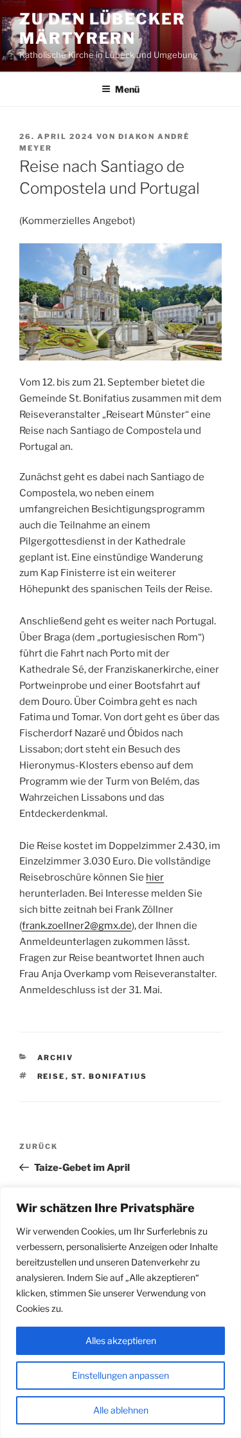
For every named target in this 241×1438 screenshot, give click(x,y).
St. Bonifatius (109, 1076)
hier (155, 877)
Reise (51, 1076)
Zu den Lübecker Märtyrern (102, 29)
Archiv (55, 1057)
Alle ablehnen (120, 1410)
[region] (120, 1312)
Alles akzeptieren (120, 1340)
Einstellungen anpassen (120, 1375)
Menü (127, 89)
